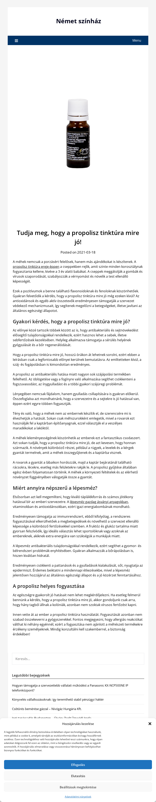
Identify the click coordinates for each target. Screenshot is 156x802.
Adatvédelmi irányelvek (78, 796)
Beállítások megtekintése (78, 787)
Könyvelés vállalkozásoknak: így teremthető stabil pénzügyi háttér (58, 699)
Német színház (78, 21)
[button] (150, 724)
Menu (136, 40)
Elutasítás (78, 776)
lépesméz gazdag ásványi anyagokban (99, 502)
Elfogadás (78, 765)
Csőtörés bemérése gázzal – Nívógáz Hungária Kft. (47, 709)
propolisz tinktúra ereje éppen (36, 266)
